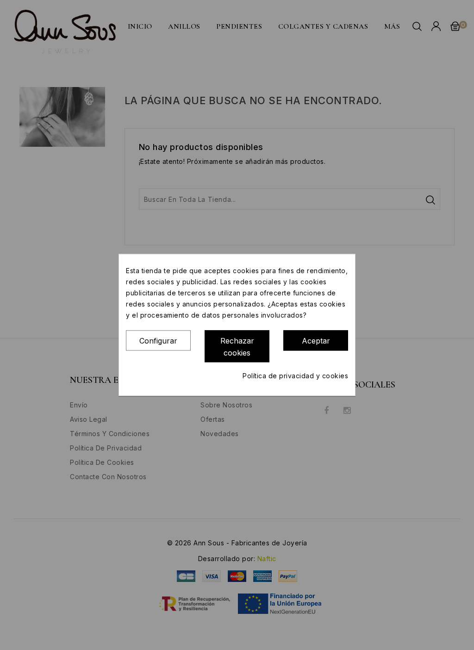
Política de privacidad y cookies (295, 376)
